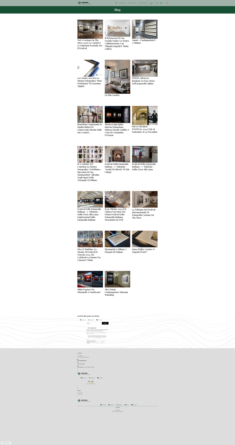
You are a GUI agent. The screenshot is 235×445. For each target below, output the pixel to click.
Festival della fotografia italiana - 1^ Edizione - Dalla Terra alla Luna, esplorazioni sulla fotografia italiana (89, 214)
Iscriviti (105, 323)
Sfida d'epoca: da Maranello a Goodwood (88, 291)
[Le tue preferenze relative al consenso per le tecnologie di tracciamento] (6, 443)
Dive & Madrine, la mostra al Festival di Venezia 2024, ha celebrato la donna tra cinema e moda (89, 254)
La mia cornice (112, 95)
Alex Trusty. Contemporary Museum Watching (116, 292)
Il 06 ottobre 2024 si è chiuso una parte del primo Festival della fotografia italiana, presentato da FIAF (115, 214)
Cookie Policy (80, 394)
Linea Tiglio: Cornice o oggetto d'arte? (143, 250)
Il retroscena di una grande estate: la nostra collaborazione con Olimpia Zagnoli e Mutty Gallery (117, 43)
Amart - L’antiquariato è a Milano (144, 41)
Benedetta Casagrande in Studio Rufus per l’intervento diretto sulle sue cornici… (89, 128)
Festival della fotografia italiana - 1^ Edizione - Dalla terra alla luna (144, 167)
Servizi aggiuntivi (143, 3)
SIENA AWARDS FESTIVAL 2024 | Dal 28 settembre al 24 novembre (145, 129)
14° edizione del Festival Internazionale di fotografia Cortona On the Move (143, 213)
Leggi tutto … (80, 51)
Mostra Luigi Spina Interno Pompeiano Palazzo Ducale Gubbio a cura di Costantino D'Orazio (117, 130)
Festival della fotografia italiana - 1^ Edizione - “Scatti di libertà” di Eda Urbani (117, 168)
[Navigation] (161, 3)
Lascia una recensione (90, 383)
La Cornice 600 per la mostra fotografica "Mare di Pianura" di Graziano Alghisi (89, 82)
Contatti (157, 3)
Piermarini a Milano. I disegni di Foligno (115, 250)
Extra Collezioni (131, 3)
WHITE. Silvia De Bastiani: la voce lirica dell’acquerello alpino (143, 81)
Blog (151, 3)
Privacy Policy (98, 336)
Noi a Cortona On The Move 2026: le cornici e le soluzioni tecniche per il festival (89, 44)
